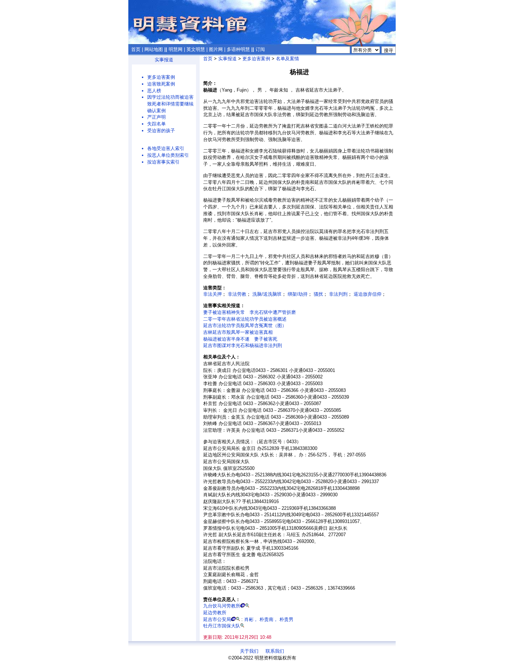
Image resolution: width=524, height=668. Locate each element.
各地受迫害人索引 (165, 148)
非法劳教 (237, 294)
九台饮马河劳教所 (221, 606)
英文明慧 (195, 49)
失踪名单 (156, 123)
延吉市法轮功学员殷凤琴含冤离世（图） (245, 325)
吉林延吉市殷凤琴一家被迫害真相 (238, 332)
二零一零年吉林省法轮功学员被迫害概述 (245, 319)
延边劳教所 (214, 612)
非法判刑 (338, 294)
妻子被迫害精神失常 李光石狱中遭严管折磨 (249, 312)
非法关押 (212, 294)
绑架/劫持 (298, 294)
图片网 (216, 49)
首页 (135, 49)
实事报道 (164, 59)
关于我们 (249, 651)
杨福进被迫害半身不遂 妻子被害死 (240, 339)
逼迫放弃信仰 (367, 294)
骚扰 (318, 294)
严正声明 (156, 117)
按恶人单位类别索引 (168, 155)
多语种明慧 (238, 49)
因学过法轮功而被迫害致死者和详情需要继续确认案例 (170, 103)
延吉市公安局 (217, 619)
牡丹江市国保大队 (221, 625)
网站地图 (153, 49)
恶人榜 (154, 90)
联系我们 (275, 651)
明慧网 (176, 49)
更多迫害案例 (161, 77)
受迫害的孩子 (161, 130)
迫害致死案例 (161, 84)
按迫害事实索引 (163, 162)
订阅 (260, 49)
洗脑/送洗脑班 (267, 294)
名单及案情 (287, 58)
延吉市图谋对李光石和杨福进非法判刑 (242, 345)
